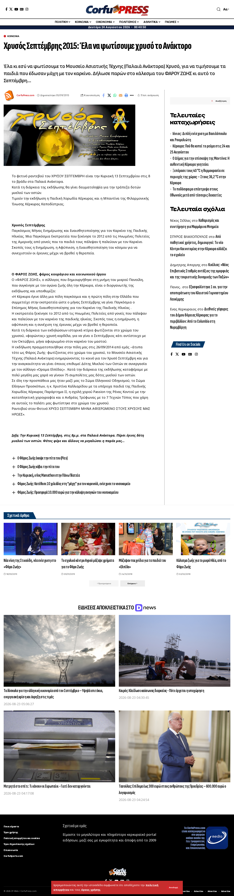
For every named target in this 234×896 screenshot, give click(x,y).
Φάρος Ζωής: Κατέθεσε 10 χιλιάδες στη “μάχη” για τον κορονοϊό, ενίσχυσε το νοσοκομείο (73, 483)
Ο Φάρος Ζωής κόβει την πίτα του (38, 466)
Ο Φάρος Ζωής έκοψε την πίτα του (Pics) (42, 458)
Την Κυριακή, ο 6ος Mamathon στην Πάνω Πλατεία (48, 475)
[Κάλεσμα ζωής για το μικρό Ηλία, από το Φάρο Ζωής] (203, 539)
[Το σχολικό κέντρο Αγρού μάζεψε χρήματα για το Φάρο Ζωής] (88, 539)
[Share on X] (109, 95)
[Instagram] (26, 9)
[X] (11, 9)
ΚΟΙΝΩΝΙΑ (13, 36)
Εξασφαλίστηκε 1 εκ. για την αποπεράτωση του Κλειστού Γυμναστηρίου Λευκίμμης (199, 293)
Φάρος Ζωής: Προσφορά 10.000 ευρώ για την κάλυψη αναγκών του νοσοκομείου (67, 492)
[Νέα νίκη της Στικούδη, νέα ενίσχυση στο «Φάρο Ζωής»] (31, 539)
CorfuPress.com (25, 95)
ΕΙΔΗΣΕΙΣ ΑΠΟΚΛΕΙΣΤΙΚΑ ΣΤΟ (106, 607)
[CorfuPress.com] (117, 9)
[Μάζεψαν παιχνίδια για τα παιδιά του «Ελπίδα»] (146, 539)
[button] (173, 887)
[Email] (120, 95)
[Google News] (21, 9)
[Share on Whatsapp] (114, 95)
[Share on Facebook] (103, 95)
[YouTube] (16, 9)
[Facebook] (6, 9)
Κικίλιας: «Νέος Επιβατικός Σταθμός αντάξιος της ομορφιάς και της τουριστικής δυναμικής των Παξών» (199, 271)
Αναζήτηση (221, 101)
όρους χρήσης (90, 889)
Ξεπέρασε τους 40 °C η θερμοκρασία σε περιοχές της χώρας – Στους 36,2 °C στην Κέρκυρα (198, 176)
